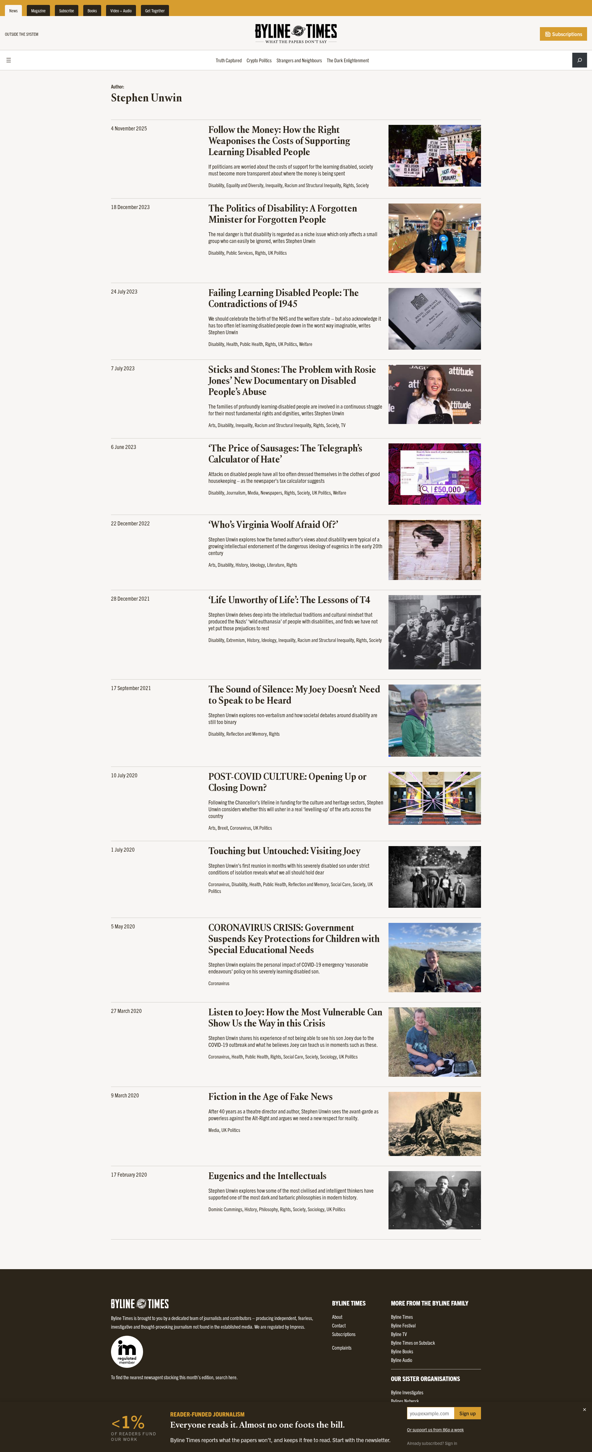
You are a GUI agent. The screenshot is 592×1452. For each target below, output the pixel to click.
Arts (212, 425)
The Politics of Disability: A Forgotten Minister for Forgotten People (282, 214)
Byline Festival (403, 1325)
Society (362, 185)
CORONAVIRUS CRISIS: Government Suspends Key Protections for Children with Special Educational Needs (294, 939)
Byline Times (402, 1317)
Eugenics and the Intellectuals (267, 1177)
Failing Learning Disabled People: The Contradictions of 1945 (283, 299)
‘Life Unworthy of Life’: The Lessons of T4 (289, 601)
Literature (275, 564)
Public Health (251, 344)
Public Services (239, 252)
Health (232, 344)
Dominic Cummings (225, 1209)
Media (253, 492)
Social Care (341, 884)
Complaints (342, 1347)
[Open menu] (8, 60)
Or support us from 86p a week (435, 1429)
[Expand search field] (579, 60)
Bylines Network (405, 1401)
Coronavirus (240, 828)
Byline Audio (401, 1360)
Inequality (273, 185)
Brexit (223, 828)
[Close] (585, 1409)
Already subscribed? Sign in (432, 1443)
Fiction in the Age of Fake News (270, 1097)
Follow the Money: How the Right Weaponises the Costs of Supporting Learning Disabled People (279, 141)
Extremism (235, 640)
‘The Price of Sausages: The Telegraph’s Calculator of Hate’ (285, 454)
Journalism (235, 492)
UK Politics (277, 252)
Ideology (257, 564)
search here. (227, 1377)
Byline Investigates (407, 1392)
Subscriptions (566, 34)
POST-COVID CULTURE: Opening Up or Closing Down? (287, 782)
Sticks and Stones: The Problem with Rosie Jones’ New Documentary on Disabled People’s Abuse (292, 381)
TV (343, 425)
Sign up (467, 1413)
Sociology (328, 1056)
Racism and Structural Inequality (313, 185)
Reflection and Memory (246, 733)
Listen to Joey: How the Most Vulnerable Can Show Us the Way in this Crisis (295, 1018)
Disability (216, 185)
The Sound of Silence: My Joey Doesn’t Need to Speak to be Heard (294, 695)
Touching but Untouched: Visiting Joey (284, 852)
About (337, 1317)
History (242, 564)
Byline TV (399, 1334)
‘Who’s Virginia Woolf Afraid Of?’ (273, 525)
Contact (339, 1325)
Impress (297, 1326)
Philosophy (268, 1209)
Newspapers (271, 492)
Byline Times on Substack (413, 1342)
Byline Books (402, 1351)
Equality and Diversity (244, 185)
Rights (348, 185)
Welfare (305, 344)
